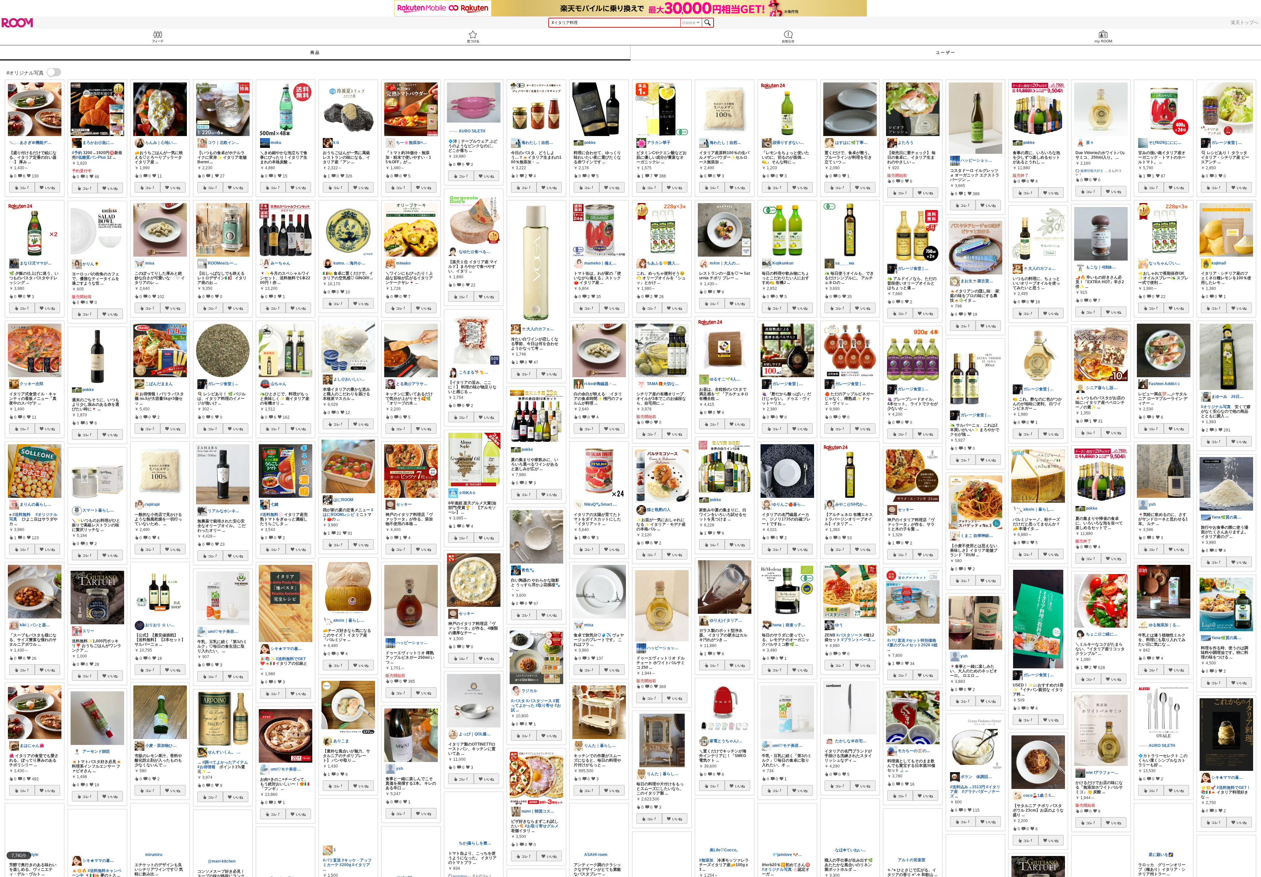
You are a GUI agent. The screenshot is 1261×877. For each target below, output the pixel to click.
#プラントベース (856, 639)
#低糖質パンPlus (91, 157)
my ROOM (1103, 37)
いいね (50, 187)
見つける (472, 37)
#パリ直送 (332, 871)
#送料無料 (21, 514)
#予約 (77, 152)
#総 (934, 645)
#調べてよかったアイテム (225, 762)
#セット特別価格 (921, 640)
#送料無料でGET (291, 659)
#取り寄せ (545, 705)
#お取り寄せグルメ (542, 826)
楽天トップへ (1244, 22)
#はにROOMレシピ (348, 512)
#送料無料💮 (271, 514)
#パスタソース (539, 701)
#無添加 (706, 871)
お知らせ (788, 37)
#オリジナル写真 (1216, 406)
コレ (23, 187)
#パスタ (518, 701)
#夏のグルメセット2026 (908, 645)
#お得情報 (206, 767)
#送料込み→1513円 (967, 787)
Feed (157, 37)
